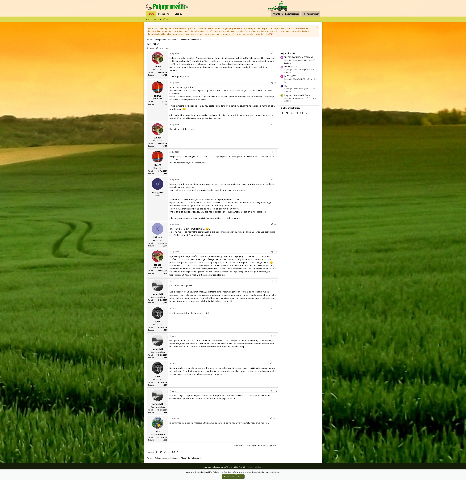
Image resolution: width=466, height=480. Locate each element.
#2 (276, 83)
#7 (276, 252)
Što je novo (163, 14)
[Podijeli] (272, 53)
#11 (275, 363)
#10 (275, 336)
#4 (276, 152)
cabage (152, 48)
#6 (276, 224)
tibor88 (157, 95)
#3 (276, 124)
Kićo (157, 321)
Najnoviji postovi (288, 53)
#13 (275, 418)
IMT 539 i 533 (290, 76)
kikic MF (158, 237)
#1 (276, 53)
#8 (276, 281)
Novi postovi (151, 19)
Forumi (151, 14)
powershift (157, 294)
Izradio (255, 467)
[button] (171, 14)
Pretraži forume (165, 19)
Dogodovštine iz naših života (297, 95)
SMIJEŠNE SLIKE (291, 66)
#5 (276, 179)
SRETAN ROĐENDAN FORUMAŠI (298, 57)
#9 (276, 308)
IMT (285, 82)
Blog (177, 14)
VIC (285, 85)
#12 (275, 391)
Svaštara (287, 63)
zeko (157, 431)
